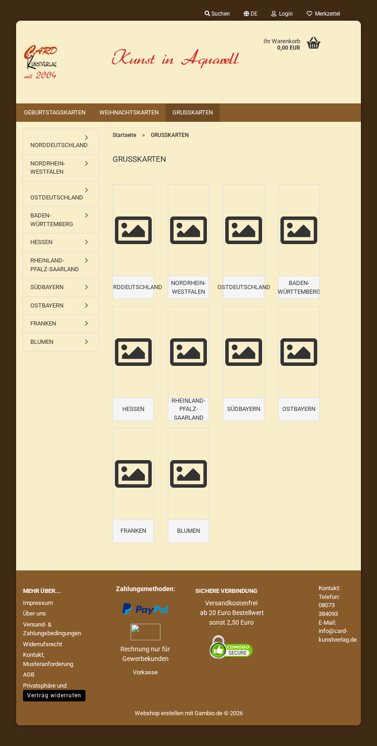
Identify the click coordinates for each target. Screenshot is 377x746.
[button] (250, 14)
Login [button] (284, 14)
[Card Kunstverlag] (131, 62)
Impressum (38, 602)
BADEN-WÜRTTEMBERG (51, 220)
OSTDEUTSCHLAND (56, 197)
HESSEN (41, 242)
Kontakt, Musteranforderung (48, 659)
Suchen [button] (220, 14)
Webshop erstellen (159, 713)
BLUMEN (41, 341)
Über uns (34, 613)
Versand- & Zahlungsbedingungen (52, 629)
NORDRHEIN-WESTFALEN (47, 168)
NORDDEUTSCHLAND (59, 145)
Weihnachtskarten (129, 112)
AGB (28, 674)
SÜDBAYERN (46, 287)
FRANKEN (43, 323)
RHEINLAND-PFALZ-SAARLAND (54, 265)
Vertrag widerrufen (54, 695)
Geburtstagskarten (55, 112)
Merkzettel (326, 14)
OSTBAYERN (46, 305)
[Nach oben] (352, 732)
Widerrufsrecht (42, 644)
